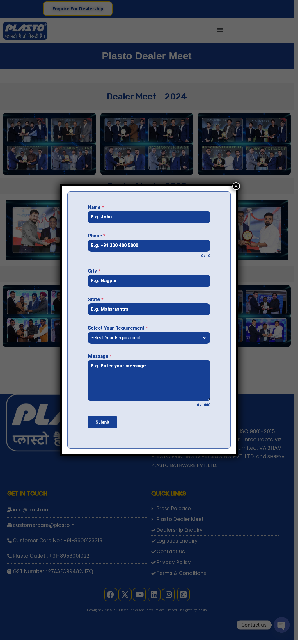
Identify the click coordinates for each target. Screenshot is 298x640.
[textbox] (143, 337)
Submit (102, 422)
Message (100, 356)
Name (96, 207)
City (94, 271)
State (95, 299)
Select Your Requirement (118, 328)
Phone (96, 236)
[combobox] (149, 338)
